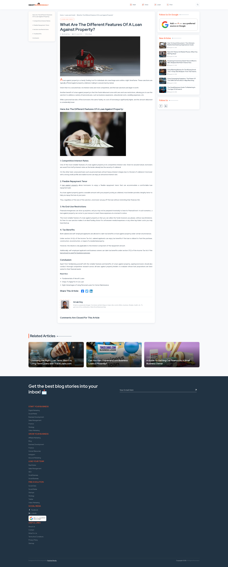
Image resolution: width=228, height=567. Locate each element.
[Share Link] (82, 291)
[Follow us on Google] (178, 25)
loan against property (70, 185)
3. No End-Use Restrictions (40, 29)
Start (134, 5)
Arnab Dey (78, 302)
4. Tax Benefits (37, 34)
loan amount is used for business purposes (75, 253)
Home (62, 15)
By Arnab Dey (66, 34)
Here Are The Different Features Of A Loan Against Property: (42, 15)
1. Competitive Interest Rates (41, 21)
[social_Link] (160, 106)
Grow (146, 5)
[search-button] (198, 4)
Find (171, 5)
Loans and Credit (70, 15)
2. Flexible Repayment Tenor (40, 25)
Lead (159, 5)
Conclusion (35, 38)
